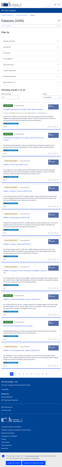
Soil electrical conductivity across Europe (17, 326)
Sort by (45, 94)
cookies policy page (32, 456)
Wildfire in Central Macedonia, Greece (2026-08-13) (21, 299)
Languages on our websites (9, 436)
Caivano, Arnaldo (8, 113)
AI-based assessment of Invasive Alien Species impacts (23, 109)
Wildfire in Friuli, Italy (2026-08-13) (15, 164)
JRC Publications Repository (9, 400)
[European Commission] (12, 4)
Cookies (3, 439)
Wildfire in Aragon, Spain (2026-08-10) (17, 244)
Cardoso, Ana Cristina (22, 113)
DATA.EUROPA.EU (7, 397)
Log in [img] (55, 4)
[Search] (59, 26)
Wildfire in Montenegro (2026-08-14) (16, 217)
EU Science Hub (6, 410)
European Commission (7, 15)
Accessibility (4, 389)
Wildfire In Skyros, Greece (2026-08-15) (17, 191)
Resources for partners (7, 433)
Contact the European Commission (11, 427)
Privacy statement (6, 445)
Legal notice (4, 448)
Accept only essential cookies (34, 463)
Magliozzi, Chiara (36, 113)
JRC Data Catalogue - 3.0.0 (9, 382)
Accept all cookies (13, 463)
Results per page (6, 94)
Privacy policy (5, 442)
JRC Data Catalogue (21, 15)
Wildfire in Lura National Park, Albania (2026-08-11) (21, 350)
